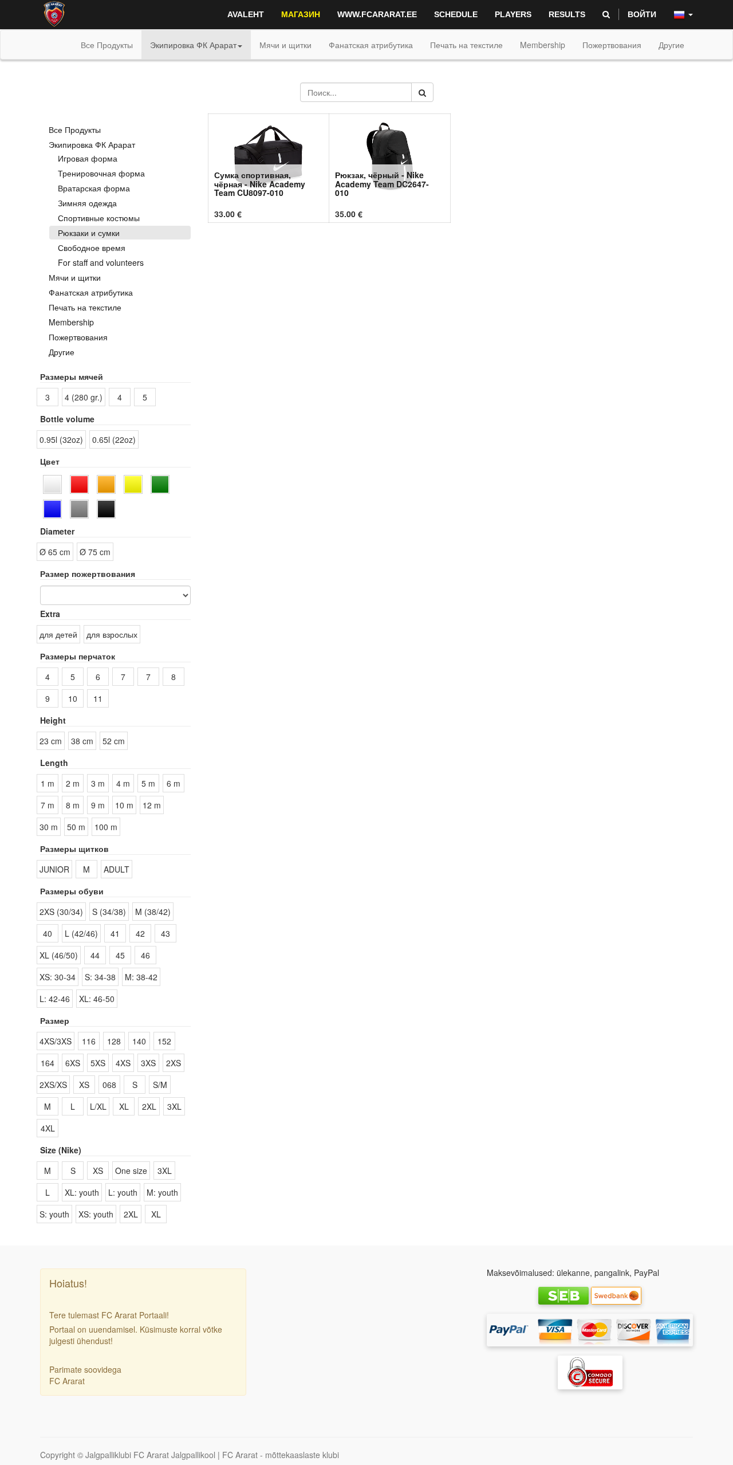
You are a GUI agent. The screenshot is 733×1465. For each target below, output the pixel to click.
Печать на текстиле (85, 307)
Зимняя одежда (87, 203)
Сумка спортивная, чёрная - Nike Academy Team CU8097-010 (259, 183)
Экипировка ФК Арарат (92, 144)
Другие (61, 352)
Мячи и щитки (75, 277)
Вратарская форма (94, 188)
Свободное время (91, 247)
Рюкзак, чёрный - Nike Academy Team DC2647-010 (382, 183)
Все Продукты (107, 44)
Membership (71, 322)
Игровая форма (87, 158)
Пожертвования (78, 337)
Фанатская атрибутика (91, 292)
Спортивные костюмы (99, 217)
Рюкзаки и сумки (89, 232)
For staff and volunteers (101, 262)
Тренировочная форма (101, 173)
